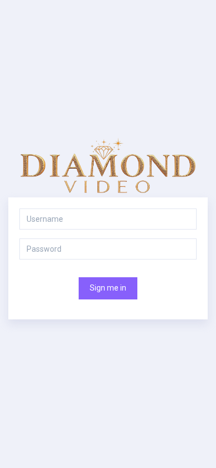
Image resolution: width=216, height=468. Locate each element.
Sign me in (108, 287)
